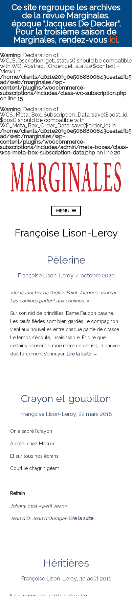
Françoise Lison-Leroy (45, 275)
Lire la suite (82, 353)
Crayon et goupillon (66, 398)
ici (113, 40)
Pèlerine (66, 260)
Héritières (66, 563)
